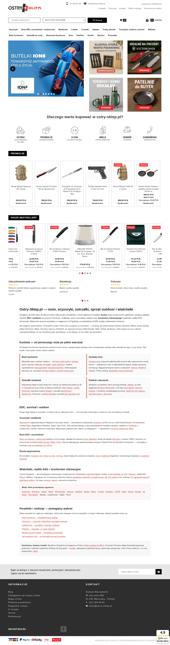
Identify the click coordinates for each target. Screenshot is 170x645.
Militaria (151, 29)
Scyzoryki (13, 29)
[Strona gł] (25, 8)
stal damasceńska (55, 368)
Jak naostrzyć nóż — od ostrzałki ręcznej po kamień (43, 536)
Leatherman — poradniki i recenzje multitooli (40, 525)
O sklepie (102, 8)
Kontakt (122, 8)
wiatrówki (90, 474)
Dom (71, 35)
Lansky (76, 388)
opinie (35, 551)
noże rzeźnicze (58, 364)
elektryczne (26, 394)
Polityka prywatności (19, 602)
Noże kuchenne (16, 35)
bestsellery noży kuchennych (121, 371)
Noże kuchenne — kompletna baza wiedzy (40, 518)
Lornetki (85, 29)
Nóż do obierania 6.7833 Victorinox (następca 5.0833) (101, 251)
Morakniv (117, 439)
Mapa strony (15, 599)
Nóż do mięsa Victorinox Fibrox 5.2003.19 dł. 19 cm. (127, 251)
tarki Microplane (95, 394)
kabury (54, 480)
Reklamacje (14, 616)
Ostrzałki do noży (34, 35)
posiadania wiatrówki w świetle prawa (88, 477)
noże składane (90, 439)
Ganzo (130, 492)
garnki (131, 388)
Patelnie (80, 35)
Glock (22, 477)
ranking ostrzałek (48, 394)
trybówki (30, 364)
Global (86, 492)
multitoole (133, 426)
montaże (46, 480)
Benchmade (44, 442)
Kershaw (109, 492)
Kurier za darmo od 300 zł (94, 545)
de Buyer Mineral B (106, 388)
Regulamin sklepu (18, 606)
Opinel (44, 492)
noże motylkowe (102, 456)
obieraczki (107, 394)
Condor (101, 492)
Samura (134, 368)
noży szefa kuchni (62, 361)
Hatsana (132, 474)
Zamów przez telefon (153, 8)
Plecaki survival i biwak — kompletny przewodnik (42, 533)
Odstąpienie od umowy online (24, 595)
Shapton (48, 391)
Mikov (28, 426)
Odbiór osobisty (134, 8)
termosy (59, 456)
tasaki (48, 364)
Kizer (58, 442)
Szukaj (98, 20)
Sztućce (100, 35)
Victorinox (26, 391)
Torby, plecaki (109, 29)
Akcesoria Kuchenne (55, 35)
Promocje (112, 8)
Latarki (74, 29)
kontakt (72, 548)
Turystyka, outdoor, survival (131, 29)
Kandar (138, 492)
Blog (10, 592)
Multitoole (63, 29)
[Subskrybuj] (159, 572)
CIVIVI (117, 492)
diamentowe (66, 391)
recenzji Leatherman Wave (122, 429)
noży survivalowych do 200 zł (39, 445)
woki (126, 388)
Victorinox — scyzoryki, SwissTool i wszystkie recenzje (44, 521)
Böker (53, 442)
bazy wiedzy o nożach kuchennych (59, 371)
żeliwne (130, 385)
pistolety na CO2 (121, 474)
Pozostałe (112, 35)
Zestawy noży (94, 361)
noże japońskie (40, 368)
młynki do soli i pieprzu (135, 391)
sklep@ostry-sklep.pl (96, 4)
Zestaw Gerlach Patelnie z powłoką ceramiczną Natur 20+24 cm (148, 188)
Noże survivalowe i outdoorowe (33, 439)
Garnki (91, 35)
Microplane (33, 495)
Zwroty (12, 613)
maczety (34, 456)
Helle (124, 492)
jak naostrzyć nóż (72, 394)
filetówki (38, 364)
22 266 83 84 (75, 4)
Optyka (96, 29)
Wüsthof (142, 368)
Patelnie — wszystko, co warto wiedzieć (38, 529)
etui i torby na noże (47, 456)
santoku (75, 361)
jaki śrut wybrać (111, 477)
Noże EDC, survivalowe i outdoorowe (38, 29)
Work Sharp (67, 388)
